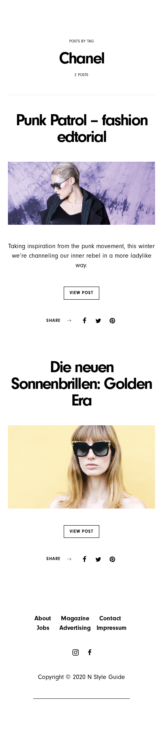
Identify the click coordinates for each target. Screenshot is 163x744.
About (42, 618)
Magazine (75, 618)
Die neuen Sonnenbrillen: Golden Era (81, 383)
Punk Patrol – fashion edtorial (81, 128)
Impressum (112, 627)
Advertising (75, 627)
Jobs (43, 627)
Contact (110, 618)
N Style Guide (106, 677)
